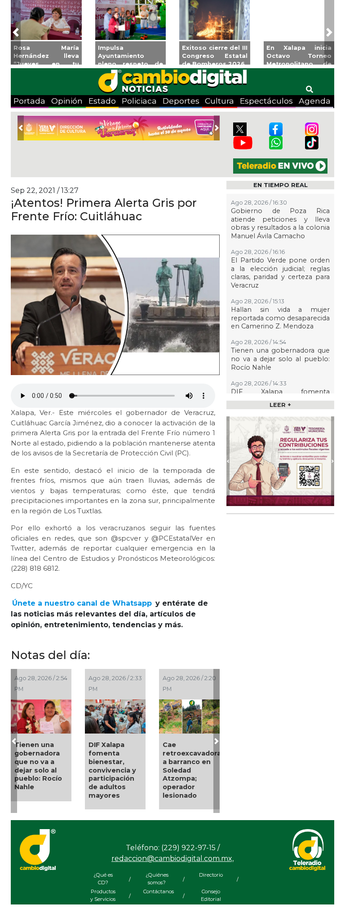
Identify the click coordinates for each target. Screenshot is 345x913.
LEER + (280, 405)
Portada (29, 100)
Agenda (315, 100)
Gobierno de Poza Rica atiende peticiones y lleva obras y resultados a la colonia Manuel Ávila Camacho (280, 223)
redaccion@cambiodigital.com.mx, (172, 858)
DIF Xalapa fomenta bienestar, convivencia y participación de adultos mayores (112, 770)
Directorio (211, 875)
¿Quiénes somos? (157, 879)
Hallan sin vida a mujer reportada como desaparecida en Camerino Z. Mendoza (280, 318)
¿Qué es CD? (103, 879)
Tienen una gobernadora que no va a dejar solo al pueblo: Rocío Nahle (38, 766)
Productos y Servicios (102, 895)
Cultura (219, 100)
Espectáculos (266, 100)
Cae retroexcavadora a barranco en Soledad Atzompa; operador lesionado (192, 770)
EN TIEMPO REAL (280, 185)
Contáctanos (156, 891)
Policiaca (139, 100)
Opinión (67, 100)
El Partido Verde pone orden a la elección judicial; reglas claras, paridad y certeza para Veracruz (280, 272)
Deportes (181, 100)
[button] (16, 32)
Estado (102, 100)
